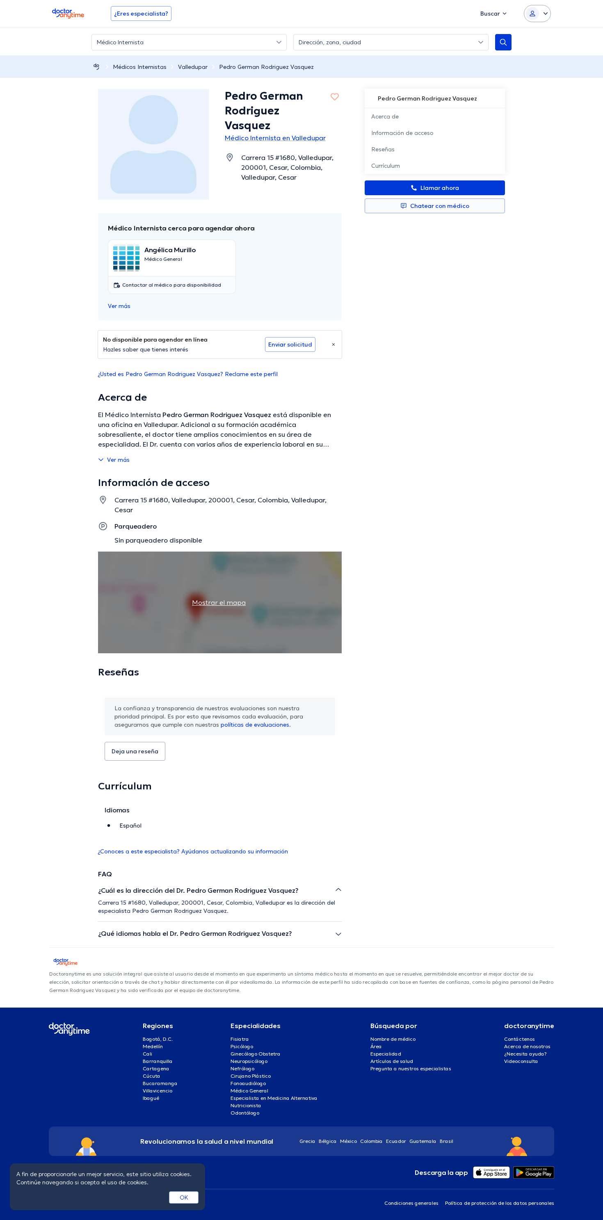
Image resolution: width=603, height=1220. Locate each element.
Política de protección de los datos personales (499, 1203)
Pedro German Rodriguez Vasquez (266, 67)
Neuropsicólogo (249, 1061)
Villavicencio (157, 1091)
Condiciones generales (411, 1203)
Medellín (153, 1046)
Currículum (385, 165)
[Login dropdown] (537, 13)
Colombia (371, 1141)
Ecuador (396, 1141)
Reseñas (383, 149)
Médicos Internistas (140, 67)
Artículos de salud (391, 1061)
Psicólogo (242, 1046)
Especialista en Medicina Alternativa (274, 1098)
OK (184, 1197)
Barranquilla (158, 1061)
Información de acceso (402, 133)
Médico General (249, 1091)
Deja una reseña (135, 751)
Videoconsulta (521, 1061)
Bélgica (328, 1141)
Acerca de (385, 116)
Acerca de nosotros (527, 1046)
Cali (147, 1054)
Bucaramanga (160, 1083)
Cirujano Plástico (251, 1076)
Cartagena (156, 1068)
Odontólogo (245, 1113)
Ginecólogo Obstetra (256, 1054)
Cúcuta (151, 1076)
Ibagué (151, 1098)
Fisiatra (240, 1039)
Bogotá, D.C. (158, 1039)
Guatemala (422, 1141)
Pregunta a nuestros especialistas (410, 1068)
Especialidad (385, 1054)
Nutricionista (246, 1105)
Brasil (446, 1141)
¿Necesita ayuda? (525, 1054)
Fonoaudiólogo (248, 1083)
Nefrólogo (242, 1068)
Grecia (307, 1141)
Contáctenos (519, 1039)
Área (376, 1046)
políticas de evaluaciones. (256, 724)
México (348, 1141)
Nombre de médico (393, 1039)
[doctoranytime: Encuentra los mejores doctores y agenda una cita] (96, 66)
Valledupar (193, 67)
